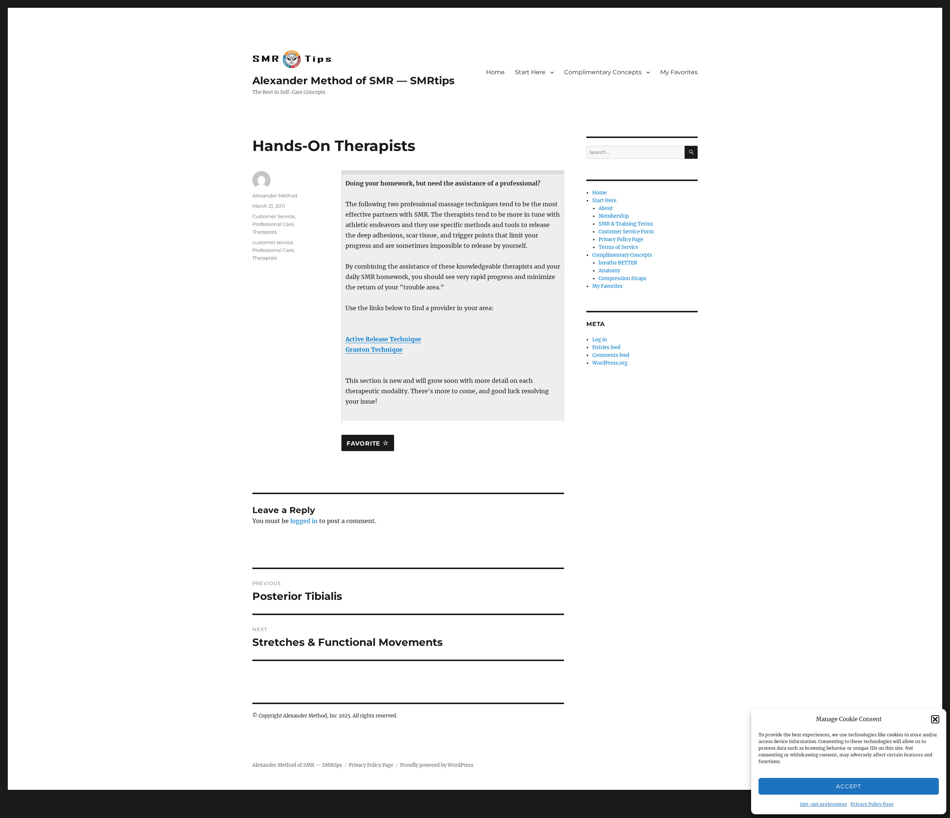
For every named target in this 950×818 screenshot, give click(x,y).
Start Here (530, 72)
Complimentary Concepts (603, 72)
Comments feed (610, 355)
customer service (272, 242)
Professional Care (273, 224)
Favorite (365, 443)
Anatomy (609, 270)
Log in (599, 339)
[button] (935, 719)
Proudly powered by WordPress (437, 765)
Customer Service (273, 216)
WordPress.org (610, 363)
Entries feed (606, 347)
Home (495, 72)
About (606, 208)
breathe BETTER (618, 263)
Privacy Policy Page (872, 804)
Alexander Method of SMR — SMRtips (353, 80)
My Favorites (679, 72)
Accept (848, 786)
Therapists (264, 232)
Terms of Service (618, 247)
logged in (304, 521)
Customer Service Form (626, 232)
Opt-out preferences (823, 804)
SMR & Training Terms (626, 224)
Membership (614, 216)
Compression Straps (622, 278)
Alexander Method (274, 195)
